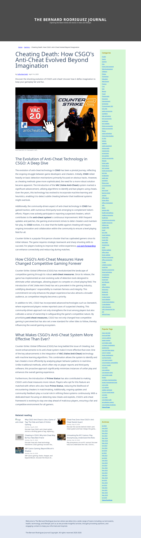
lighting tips (105, 225)
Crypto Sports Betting (108, 302)
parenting (105, 180)
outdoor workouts (107, 390)
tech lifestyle (105, 282)
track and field (106, 335)
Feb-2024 (104, 475)
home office (105, 200)
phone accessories (107, 126)
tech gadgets (105, 123)
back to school (106, 193)
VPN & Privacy (106, 314)
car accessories (106, 185)
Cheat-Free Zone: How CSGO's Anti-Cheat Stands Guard (80, 420)
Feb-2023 (104, 455)
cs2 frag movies (106, 358)
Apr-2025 (104, 490)
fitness (104, 131)
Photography (105, 96)
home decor (105, 166)
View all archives (107, 500)
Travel (103, 94)
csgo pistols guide (107, 375)
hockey (104, 377)
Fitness (104, 74)
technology (105, 104)
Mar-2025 (105, 493)
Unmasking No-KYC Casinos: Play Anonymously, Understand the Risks (81, 436)
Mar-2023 (105, 478)
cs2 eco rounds (106, 365)
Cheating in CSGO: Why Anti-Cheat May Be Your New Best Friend (40, 436)
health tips (105, 218)
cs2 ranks (104, 397)
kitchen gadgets (106, 250)
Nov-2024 (105, 433)
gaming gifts (105, 210)
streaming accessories (108, 220)
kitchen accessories (107, 257)
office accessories (107, 260)
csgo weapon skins (107, 372)
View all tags (106, 407)
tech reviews (105, 168)
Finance (104, 84)
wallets (104, 285)
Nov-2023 (105, 470)
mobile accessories (107, 215)
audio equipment (107, 146)
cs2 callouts (105, 387)
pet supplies (105, 156)
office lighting (106, 287)
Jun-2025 (104, 498)
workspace (105, 121)
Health (104, 57)
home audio (105, 163)
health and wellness (107, 213)
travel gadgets (106, 235)
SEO (103, 89)
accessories (105, 153)
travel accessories (107, 171)
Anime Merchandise (108, 136)
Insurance (105, 99)
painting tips (105, 348)
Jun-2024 (104, 485)
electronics (105, 289)
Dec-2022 (105, 468)
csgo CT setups (106, 353)
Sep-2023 (104, 460)
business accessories (108, 270)
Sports (104, 59)
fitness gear (105, 183)
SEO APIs (104, 109)
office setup (105, 252)
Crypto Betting (106, 304)
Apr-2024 (104, 448)
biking (103, 208)
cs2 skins (104, 395)
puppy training (106, 340)
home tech (105, 294)
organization (105, 275)
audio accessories (107, 111)
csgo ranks (105, 385)
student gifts (105, 228)
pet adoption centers (108, 402)
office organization (107, 203)
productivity (105, 176)
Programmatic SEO (107, 106)
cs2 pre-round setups (108, 392)
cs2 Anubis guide (107, 343)
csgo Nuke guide (106, 400)
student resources (107, 223)
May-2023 (105, 441)
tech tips (104, 173)
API (103, 312)
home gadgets (106, 255)
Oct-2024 (104, 465)
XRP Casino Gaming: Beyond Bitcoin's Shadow (39, 449)
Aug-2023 (105, 428)
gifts (103, 205)
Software (104, 71)
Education (105, 79)
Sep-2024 (104, 473)
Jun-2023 (104, 458)
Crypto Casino (106, 297)
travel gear (105, 237)
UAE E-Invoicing (106, 307)
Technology (105, 76)
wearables (105, 242)
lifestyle (104, 161)
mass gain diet (106, 333)
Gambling (105, 114)
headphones (105, 277)
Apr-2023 (104, 436)
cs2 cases (105, 368)
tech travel (105, 190)
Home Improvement (108, 67)
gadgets (104, 143)
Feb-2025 (104, 488)
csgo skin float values (108, 350)
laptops (104, 141)
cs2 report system (107, 360)
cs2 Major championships (109, 380)
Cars (103, 86)
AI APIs (104, 138)
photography (105, 148)
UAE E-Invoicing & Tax (108, 309)
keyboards (105, 292)
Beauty (104, 91)
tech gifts (104, 232)
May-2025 (105, 495)
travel (103, 230)
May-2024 (105, 443)
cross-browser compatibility (110, 363)
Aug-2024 (105, 463)
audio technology (107, 133)
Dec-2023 (105, 483)
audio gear (105, 178)
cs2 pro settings (106, 338)
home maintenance (107, 355)
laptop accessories (107, 128)
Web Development (107, 69)
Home (20, 47)
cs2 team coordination (108, 345)
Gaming (27, 47)
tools (103, 188)
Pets (103, 64)
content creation (106, 265)
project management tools (109, 382)
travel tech (105, 280)
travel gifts (105, 240)
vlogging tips (105, 245)
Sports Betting (106, 299)
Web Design (105, 81)
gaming (104, 195)
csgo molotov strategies (109, 405)
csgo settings (106, 370)
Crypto (104, 262)
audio (103, 247)
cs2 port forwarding (86, 245)
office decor (105, 198)
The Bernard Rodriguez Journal (70, 19)
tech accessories (107, 119)
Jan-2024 (104, 450)
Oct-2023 (104, 446)
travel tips (105, 267)
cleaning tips (105, 151)
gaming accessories (107, 158)
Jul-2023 (104, 453)
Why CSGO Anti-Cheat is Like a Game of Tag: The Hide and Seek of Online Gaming (40, 422)
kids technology (106, 116)
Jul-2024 (104, 426)
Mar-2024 (105, 438)
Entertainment (106, 101)
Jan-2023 (104, 480)
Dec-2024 (105, 431)
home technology (107, 272)
